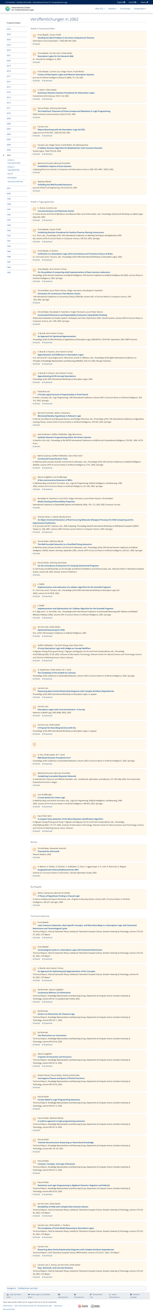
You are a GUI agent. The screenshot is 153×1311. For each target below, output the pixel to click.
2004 (9, 144)
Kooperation (139, 8)
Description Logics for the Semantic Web (55, 56)
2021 (9, 55)
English (120, 2)
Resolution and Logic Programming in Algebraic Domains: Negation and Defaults (74, 1185)
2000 (9, 193)
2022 (9, 50)
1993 (9, 230)
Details (37, 44)
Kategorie (11, 1288)
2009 (9, 118)
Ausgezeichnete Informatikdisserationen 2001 (58, 870)
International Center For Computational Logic (50, 2)
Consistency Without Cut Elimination (54, 992)
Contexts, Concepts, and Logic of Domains (56, 1164)
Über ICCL (99, 8)
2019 (9, 66)
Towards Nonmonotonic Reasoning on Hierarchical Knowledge (66, 1142)
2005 (9, 139)
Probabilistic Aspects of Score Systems (54, 166)
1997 (9, 209)
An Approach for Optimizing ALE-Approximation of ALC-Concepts (66, 971)
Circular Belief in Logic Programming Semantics (59, 1099)
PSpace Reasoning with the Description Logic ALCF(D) (61, 129)
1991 (9, 241)
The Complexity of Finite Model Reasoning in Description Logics (66, 1228)
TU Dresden (10, 2)
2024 (9, 39)
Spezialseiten (63, 1297)
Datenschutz (8, 1306)
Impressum (58, 1306)
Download (48, 80)
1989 (9, 251)
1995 (9, 220)
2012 (9, 102)
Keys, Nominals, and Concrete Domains (55, 1268)
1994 (9, 225)
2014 (9, 92)
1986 (9, 267)
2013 (9, 97)
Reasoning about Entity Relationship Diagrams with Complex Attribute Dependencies (76, 1249)
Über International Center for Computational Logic (33, 1306)
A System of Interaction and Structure (54, 1057)
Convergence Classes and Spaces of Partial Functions (61, 1078)
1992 (9, 235)
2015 (9, 87)
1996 (9, 214)
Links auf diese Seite (14, 1295)
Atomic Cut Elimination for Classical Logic (56, 1014)
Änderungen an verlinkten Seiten (39, 1295)
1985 (9, 272)
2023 (9, 45)
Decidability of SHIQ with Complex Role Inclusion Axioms (63, 1207)
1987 (9, 262)
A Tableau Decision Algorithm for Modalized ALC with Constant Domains (70, 148)
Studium (111, 8)
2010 (9, 113)
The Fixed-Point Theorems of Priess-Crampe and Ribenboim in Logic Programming (74, 111)
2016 (9, 81)
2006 (9, 134)
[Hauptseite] (20, 8)
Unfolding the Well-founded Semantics (55, 184)
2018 (9, 71)
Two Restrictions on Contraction (52, 1035)
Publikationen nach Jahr (28, 1288)
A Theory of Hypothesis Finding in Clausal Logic (59, 896)
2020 (9, 60)
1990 (9, 246)
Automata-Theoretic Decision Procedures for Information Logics (66, 93)
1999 (9, 199)
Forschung (124, 8)
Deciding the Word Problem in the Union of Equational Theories (66, 38)
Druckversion (79, 1297)
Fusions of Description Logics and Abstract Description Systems (66, 74)
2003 (9, 150)
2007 (9, 129)
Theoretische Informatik (48, 851)
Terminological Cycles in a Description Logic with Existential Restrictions (70, 950)
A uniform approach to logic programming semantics (61, 1121)
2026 (9, 29)
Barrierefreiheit (9, 1309)
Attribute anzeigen (135, 1295)
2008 (9, 123)
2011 (9, 108)
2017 (9, 76)
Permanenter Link (96, 1295)
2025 (9, 34)
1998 (9, 204)
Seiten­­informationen (114, 1295)
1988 (9, 256)
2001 (9, 188)
